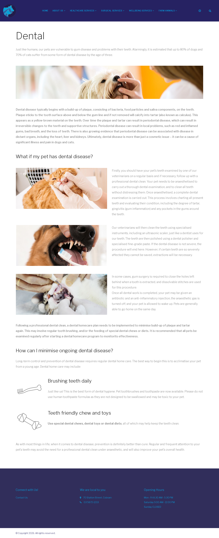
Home (45, 10)
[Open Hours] (200, 11)
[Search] (210, 11)
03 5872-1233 (91, 502)
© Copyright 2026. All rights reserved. (35, 533)
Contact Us (22, 497)
